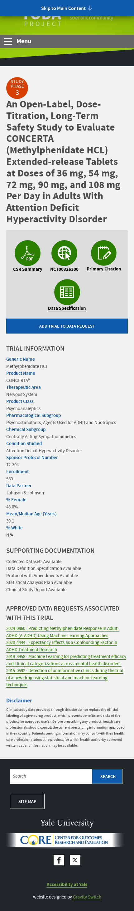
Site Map (27, 802)
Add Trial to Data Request (67, 326)
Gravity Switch (87, 897)
